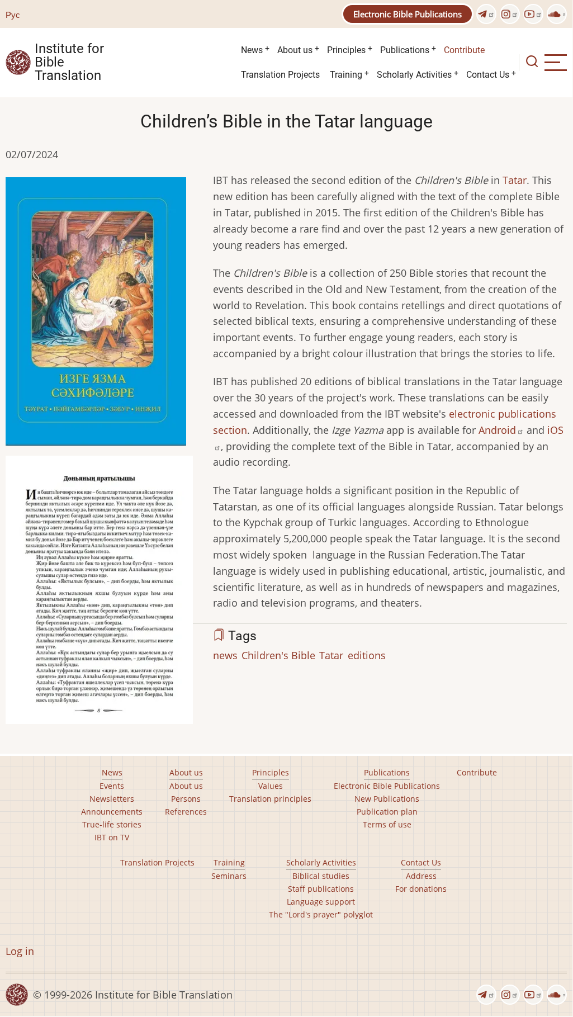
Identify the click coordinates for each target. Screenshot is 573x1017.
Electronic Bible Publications (407, 14)
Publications (404, 50)
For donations (421, 888)
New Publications (386, 798)
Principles (346, 50)
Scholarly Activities (414, 74)
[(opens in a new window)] (486, 14)
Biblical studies (320, 876)
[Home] (18, 61)
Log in (20, 951)
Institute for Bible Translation (69, 62)
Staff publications (321, 888)
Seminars (229, 876)
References (186, 811)
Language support (321, 901)
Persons (186, 798)
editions (367, 655)
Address (421, 876)
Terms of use (387, 824)
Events (112, 786)
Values (270, 786)
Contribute (464, 50)
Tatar (515, 180)
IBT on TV (111, 837)
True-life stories (111, 824)
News (252, 50)
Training (346, 74)
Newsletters (111, 798)
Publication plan (387, 811)
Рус (13, 14)
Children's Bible (278, 655)
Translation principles (270, 798)
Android (497, 430)
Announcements (112, 811)
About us (294, 50)
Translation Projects (280, 74)
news (225, 655)
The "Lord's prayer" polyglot (321, 914)
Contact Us (487, 74)
